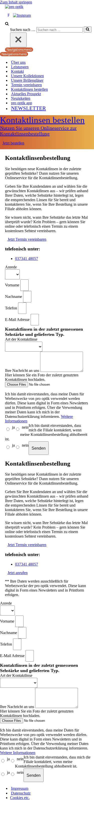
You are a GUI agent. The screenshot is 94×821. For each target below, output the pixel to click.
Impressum (19, 788)
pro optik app (21, 103)
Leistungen (20, 67)
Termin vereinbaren (26, 85)
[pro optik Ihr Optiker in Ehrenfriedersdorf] (14, 6)
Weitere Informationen (17, 753)
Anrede (11, 267)
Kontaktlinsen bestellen (29, 89)
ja (13, 427)
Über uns (18, 62)
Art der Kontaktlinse (21, 339)
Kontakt (17, 71)
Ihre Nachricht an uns (22, 370)
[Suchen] (7, 24)
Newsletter (28, 108)
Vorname (12, 285)
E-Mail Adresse (18, 319)
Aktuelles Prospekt (26, 94)
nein (25, 427)
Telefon (11, 308)
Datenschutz (21, 793)
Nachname (14, 296)
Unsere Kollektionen (27, 76)
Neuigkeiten (20, 98)
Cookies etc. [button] (20, 798)
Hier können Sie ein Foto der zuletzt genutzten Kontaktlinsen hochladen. (41, 377)
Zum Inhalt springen (16, 2)
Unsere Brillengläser (27, 80)
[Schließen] (18, 39)
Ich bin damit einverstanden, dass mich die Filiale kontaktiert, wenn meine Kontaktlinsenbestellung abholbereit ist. (46, 432)
